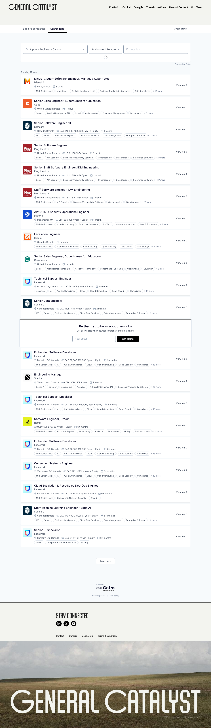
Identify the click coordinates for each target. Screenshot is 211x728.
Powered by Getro (182, 64)
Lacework (40, 282)
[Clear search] (83, 49)
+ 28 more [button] (146, 202)
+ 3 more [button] (152, 135)
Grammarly (40, 260)
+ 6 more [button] (160, 269)
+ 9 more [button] (156, 246)
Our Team (196, 7)
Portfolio (114, 7)
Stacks (38, 378)
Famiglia (138, 7)
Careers (73, 636)
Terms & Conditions (107, 636)
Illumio (38, 237)
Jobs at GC (87, 636)
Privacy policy (98, 596)
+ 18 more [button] (149, 291)
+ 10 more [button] (156, 387)
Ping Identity (41, 149)
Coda (37, 104)
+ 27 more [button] (160, 157)
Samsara (39, 126)
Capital (126, 7)
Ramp (37, 422)
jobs (57, 28)
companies (34, 28)
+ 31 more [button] (157, 431)
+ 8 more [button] (148, 113)
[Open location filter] (184, 49)
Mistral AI (39, 82)
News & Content (178, 7)
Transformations (156, 7)
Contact (60, 636)
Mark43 (38, 215)
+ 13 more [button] (157, 91)
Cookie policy (113, 596)
